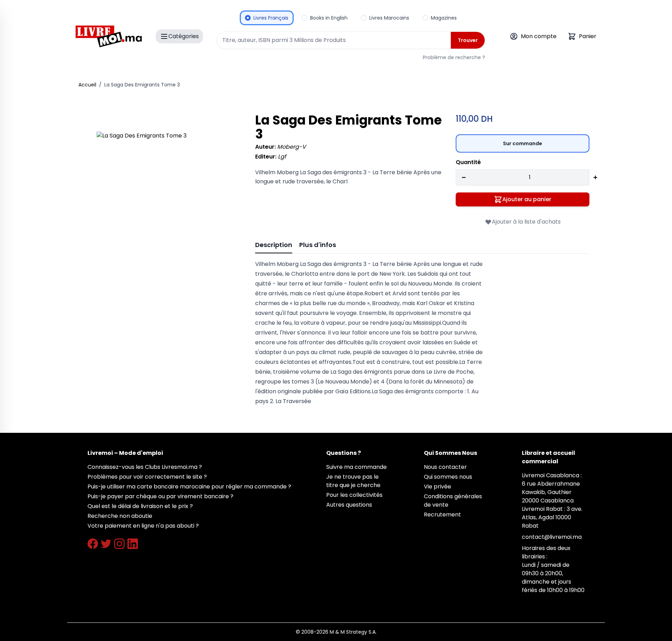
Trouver (468, 40)
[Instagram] (119, 543)
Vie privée (437, 486)
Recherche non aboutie (120, 516)
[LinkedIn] (132, 543)
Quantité (468, 162)
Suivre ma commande (356, 467)
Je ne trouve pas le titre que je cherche (353, 481)
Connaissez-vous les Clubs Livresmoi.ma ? (145, 467)
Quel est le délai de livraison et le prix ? (140, 506)
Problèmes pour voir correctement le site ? (147, 477)
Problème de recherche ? (454, 57)
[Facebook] (93, 543)
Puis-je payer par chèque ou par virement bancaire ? (160, 496)
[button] (166, 201)
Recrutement (442, 514)
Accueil (87, 84)
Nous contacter (445, 467)
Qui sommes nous (448, 477)
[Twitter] (106, 543)
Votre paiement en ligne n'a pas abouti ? (143, 526)
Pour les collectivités (354, 495)
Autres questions (349, 505)
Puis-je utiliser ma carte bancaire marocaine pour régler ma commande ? (189, 486)
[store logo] (109, 36)
